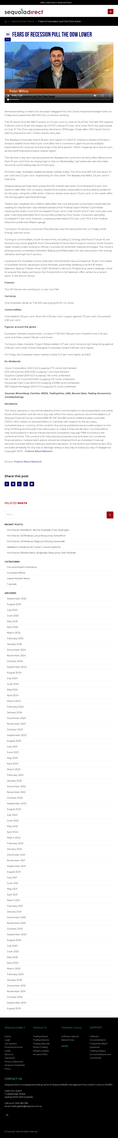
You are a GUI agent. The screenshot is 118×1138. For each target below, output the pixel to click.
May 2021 (12, 888)
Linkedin (7, 1115)
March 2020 (14, 968)
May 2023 (12, 757)
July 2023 (12, 746)
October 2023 (15, 729)
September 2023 (16, 735)
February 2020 (15, 974)
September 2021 (16, 866)
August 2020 (14, 940)
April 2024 (12, 695)
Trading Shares (40, 1036)
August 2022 (14, 809)
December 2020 (16, 917)
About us (9, 1054)
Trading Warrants (41, 1043)
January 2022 (14, 849)
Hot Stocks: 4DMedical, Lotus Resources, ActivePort (36, 535)
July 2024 (12, 678)
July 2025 (12, 609)
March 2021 (13, 900)
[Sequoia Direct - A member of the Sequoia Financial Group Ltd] (24, 11)
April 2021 (12, 894)
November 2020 (16, 923)
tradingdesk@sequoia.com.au (26, 1106)
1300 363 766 (21, 1103)
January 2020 (14, 979)
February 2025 (15, 638)
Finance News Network (38, 451)
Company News (16, 572)
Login (7, 1040)
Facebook (7, 484)
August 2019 (14, 1008)
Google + (25, 484)
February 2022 (15, 843)
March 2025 (13, 632)
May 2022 (12, 826)
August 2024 (14, 672)
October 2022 (15, 797)
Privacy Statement (14, 1061)
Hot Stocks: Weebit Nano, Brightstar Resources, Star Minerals (41, 552)
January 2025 (14, 644)
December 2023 (16, 718)
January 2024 (14, 712)
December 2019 (16, 985)
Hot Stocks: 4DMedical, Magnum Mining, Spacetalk (36, 541)
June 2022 (13, 820)
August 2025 (14, 604)
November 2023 (16, 723)
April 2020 (12, 962)
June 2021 (12, 883)
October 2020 (15, 928)
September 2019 (16, 1002)
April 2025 (12, 627)
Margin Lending (41, 1051)
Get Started (10, 1043)
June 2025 (13, 615)
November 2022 (16, 792)
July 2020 (12, 945)
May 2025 (12, 621)
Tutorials (11, 584)
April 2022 (12, 831)
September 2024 (17, 666)
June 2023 (13, 752)
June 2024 (13, 683)
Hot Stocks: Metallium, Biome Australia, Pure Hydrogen (38, 529)
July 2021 (12, 877)
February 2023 (15, 775)
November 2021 (16, 860)
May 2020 (12, 957)
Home (8, 1036)
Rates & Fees (67, 1040)
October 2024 (15, 661)
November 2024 (16, 655)
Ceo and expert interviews (22, 567)
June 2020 (13, 951)
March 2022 (13, 837)
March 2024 (14, 701)
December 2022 (16, 786)
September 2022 (16, 803)
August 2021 (14, 871)
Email (32, 484)
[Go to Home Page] (6, 21)
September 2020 (17, 934)
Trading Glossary (98, 1051)
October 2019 (14, 997)
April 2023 (12, 763)
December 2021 (16, 854)
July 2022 (12, 814)
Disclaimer (10, 1058)
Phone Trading (40, 1047)
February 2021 (15, 905)
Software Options (70, 1036)
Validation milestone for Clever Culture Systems (33, 547)
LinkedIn (19, 484)
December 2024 (16, 649)
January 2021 (14, 911)
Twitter (13, 484)
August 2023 (14, 740)
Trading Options (41, 1040)
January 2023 (14, 780)
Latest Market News (18, 578)
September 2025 (16, 598)
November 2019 (16, 991)
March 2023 (13, 769)
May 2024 (12, 689)
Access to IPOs (40, 1054)
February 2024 (15, 706)
